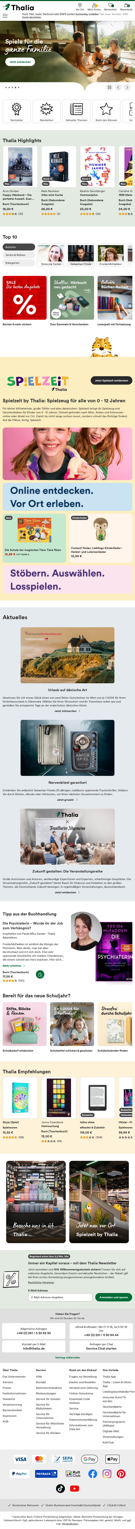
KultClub (108, 1442)
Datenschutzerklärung (83, 1419)
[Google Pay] (89, 1459)
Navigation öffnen (5, 15)
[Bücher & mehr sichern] (25, 302)
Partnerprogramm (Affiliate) (114, 1423)
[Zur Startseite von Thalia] (20, 7)
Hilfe (39, 1376)
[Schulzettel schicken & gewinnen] (72, 1028)
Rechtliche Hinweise (41, 1282)
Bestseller (17, 111)
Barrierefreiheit (12, 1410)
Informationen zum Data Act (81, 1427)
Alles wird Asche (58, 183)
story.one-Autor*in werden (114, 1399)
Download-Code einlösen (79, 1401)
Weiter (127, 87)
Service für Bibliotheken (44, 1406)
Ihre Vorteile (110, 1370)
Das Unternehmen (14, 1376)
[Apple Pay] (112, 1459)
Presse (7, 1387)
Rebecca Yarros (51, 255)
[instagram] (106, 1474)
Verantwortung (12, 1404)
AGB (5, 1421)
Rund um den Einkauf (83, 1370)
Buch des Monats (106, 111)
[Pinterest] (121, 1474)
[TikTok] (60, 1489)
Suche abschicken (31, 17)
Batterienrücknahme (49, 1387)
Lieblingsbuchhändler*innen (118, 1391)
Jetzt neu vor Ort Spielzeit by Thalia (99, 1202)
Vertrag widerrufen (67, 1357)
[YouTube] (74, 1489)
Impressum (10, 1415)
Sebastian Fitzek (81, 255)
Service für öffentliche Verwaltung (50, 1425)
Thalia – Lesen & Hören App (117, 1384)
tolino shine (97, 1112)
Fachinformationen (14, 1393)
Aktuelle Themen (76, 111)
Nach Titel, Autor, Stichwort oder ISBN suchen (48, 14)
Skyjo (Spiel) (20, 1112)
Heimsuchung (58, 1112)
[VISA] (20, 1459)
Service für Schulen (48, 1399)
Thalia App (109, 1376)
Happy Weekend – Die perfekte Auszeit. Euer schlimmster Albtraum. (20, 183)
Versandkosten (70, 1523)
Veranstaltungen (113, 1436)
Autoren (10, 247)
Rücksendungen (46, 1393)
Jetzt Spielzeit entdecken (111, 380)
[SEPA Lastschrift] (63, 1459)
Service (41, 1370)
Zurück (118, 87)
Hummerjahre (97, 183)
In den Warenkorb (40, 974)
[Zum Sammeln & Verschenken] (72, 302)
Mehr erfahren (12, 966)
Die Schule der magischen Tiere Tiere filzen (34, 538)
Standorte (9, 1399)
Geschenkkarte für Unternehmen (114, 1414)
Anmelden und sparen (113, 1297)
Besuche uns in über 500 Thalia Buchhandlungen (36, 1202)
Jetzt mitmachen (65, 711)
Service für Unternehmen (45, 1416)
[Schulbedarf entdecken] (25, 1028)
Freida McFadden (111, 255)
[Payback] (46, 1474)
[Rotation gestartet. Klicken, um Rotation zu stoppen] (109, 87)
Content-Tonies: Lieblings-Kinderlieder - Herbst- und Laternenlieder (100, 538)
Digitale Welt (111, 1431)
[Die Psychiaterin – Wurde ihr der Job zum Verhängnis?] (101, 984)
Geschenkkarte (112, 1406)
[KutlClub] (73, 1474)
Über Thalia (10, 1370)
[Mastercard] (39, 1459)
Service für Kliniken (48, 1433)
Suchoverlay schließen (87, 14)
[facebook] (92, 1474)
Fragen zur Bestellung (83, 1376)
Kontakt (41, 1382)
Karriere (8, 1382)
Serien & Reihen (15, 255)
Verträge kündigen (81, 1414)
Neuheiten (47, 111)
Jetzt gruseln (65, 800)
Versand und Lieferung (83, 1387)
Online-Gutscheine (81, 1393)
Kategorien (12, 263)
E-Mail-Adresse (38, 1290)
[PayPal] (19, 1474)
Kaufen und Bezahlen (82, 1382)
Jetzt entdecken (67, 57)
